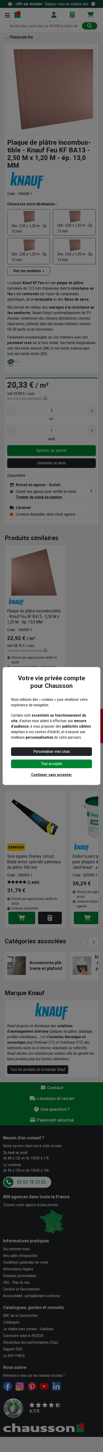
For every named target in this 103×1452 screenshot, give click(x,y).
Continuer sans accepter (51, 774)
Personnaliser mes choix (51, 751)
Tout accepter (51, 763)
